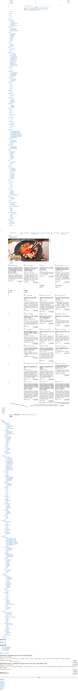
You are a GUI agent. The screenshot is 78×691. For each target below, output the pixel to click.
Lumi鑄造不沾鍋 (13, 55)
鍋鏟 (11, 111)
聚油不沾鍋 (27, 8)
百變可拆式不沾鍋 (13, 60)
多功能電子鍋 (10, 117)
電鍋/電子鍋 (11, 112)
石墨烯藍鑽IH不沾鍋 (13, 59)
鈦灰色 (11, 207)
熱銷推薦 (11, 262)
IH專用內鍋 (12, 126)
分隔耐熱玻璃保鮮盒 (13, 147)
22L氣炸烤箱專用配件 (14, 25)
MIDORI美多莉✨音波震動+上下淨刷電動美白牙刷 (35, 233)
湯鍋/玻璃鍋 (10, 103)
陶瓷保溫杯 (12, 168)
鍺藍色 (11, 209)
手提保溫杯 (12, 177)
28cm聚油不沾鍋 (13, 78)
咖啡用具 (9, 47)
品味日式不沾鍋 (13, 61)
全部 (7, 429)
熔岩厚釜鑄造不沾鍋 (13, 64)
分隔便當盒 (30, 9)
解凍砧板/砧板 (12, 152)
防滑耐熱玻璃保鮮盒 (13, 148)
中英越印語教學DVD (11, 223)
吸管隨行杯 (12, 193)
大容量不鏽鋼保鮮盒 (13, 141)
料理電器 (9, 32)
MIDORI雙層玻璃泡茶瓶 (14, 194)
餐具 (9, 160)
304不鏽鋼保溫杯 (13, 170)
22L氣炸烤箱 (12, 24)
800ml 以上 (12, 173)
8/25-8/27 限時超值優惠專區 (7, 647)
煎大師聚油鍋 (10, 77)
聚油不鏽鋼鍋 (12, 80)
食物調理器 (12, 156)
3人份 (11, 119)
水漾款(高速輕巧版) (13, 214)
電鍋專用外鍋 (12, 123)
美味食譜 (11, 0)
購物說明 (3, 410)
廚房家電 (10, 17)
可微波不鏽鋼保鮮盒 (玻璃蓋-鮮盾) (16, 135)
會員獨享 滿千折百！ (13, 232)
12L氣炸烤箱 (12, 22)
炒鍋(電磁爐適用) (13, 74)
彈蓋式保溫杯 (12, 175)
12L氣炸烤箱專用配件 (14, 23)
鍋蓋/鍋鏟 (9, 108)
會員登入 (68, 0)
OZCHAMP (34, 414)
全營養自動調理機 (13, 28)
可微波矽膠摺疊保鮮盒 (14, 137)
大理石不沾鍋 (26, 9)
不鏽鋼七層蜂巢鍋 (13, 57)
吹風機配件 (12, 218)
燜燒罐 (9, 180)
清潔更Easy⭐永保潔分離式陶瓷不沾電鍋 (65, 233)
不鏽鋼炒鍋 (12, 102)
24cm (11, 84)
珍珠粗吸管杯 (41, 8)
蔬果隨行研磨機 (13, 29)
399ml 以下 (12, 171)
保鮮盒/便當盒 (10, 138)
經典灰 (11, 215)
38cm (11, 69)
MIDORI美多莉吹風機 (11, 212)
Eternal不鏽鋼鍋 (13, 54)
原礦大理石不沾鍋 (13, 62)
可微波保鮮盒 (46, 8)
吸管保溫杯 (12, 176)
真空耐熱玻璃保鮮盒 (13, 146)
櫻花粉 (11, 211)
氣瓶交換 (11, 221)
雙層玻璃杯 (12, 191)
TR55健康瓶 (10, 182)
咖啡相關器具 (12, 49)
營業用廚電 (10, 225)
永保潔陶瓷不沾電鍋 (11, 114)
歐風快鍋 (11, 92)
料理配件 (9, 150)
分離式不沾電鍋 (10, 121)
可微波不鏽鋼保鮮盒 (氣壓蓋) (15, 132)
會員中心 (3, 412)
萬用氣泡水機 (10, 219)
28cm (11, 85)
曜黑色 (11, 208)
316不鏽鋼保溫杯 (13, 169)
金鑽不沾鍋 (34, 9)
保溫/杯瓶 (10, 164)
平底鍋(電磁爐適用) (13, 73)
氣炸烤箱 (37, 9)
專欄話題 (11, 2)
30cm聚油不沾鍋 (13, 79)
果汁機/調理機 (10, 27)
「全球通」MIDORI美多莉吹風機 (13, 206)
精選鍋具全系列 (10, 52)
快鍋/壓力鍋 (10, 90)
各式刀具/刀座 (12, 151)
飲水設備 (9, 42)
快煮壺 (11, 43)
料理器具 (11, 153)
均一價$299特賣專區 (5, 650)
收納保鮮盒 (12, 142)
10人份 (11, 116)
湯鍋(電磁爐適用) (13, 75)
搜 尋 (36, 7)
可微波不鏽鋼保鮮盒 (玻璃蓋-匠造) (16, 134)
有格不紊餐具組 (13, 161)
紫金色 (11, 217)
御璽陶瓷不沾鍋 (13, 63)
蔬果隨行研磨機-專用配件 (14, 30)
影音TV (11, 1)
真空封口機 (12, 36)
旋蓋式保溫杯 (12, 174)
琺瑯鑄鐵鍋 (12, 94)
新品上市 (10, 15)
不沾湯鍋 (11, 105)
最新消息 (11, 11)
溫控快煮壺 (12, 46)
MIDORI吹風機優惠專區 (6, 648)
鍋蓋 (11, 110)
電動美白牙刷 (12, 203)
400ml (11, 184)
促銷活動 (10, 13)
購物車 (69, 2)
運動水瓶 (11, 192)
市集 (11, 3)
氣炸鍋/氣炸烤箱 (11, 19)
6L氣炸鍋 (11, 21)
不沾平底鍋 (12, 98)
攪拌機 (11, 38)
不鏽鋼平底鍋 (12, 101)
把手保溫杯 (12, 178)
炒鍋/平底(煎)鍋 (10, 97)
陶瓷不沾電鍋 (36, 8)
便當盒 (11, 143)
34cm (11, 89)
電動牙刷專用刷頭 (13, 204)
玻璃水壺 (11, 190)
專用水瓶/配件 (12, 222)
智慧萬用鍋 (12, 35)
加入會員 (68, 1)
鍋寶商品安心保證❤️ (13, 236)
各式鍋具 (10, 50)
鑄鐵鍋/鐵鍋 (10, 93)
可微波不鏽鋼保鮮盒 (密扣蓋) (15, 131)
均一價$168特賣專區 (5, 649)
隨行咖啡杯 (12, 198)
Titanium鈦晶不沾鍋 (13, 56)
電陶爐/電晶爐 (12, 34)
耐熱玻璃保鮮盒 (10, 145)
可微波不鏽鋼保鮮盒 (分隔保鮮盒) (15, 136)
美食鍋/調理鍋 (12, 33)
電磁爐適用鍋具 (10, 71)
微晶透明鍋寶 (12, 107)
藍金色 (11, 216)
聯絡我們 (3, 413)
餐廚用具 (10, 127)
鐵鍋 (11, 96)
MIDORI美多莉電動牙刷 (12, 202)
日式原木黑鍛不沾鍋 (13, 58)
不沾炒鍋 (11, 100)
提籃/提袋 (12, 157)
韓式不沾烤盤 (10, 67)
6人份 (11, 120)
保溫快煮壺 (12, 45)
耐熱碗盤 (11, 162)
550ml (11, 185)
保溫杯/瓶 (9, 166)
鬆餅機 (11, 37)
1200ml (11, 187)
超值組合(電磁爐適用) (14, 72)
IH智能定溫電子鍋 (11, 124)
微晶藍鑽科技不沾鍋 (13, 65)
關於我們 (3, 407)
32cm (11, 88)
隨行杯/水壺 (10, 189)
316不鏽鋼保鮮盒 (13, 140)
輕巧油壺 (11, 155)
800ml (11, 186)
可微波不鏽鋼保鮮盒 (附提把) (15, 133)
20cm (11, 83)
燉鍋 (11, 41)
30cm (11, 68)
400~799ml (12, 172)
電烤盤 (11, 39)
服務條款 (3, 408)
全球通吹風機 (32, 8)
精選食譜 (11, 263)
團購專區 (3, 639)
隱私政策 (3, 409)
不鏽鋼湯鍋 (12, 106)
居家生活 (10, 200)
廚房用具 (11, 154)
